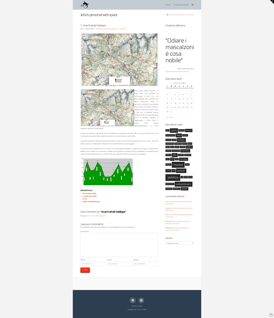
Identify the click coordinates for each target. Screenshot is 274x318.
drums (184, 143)
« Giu (167, 117)
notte (168, 170)
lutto (177, 159)
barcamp (181, 130)
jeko (174, 154)
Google (183, 147)
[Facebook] (133, 300)
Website (136, 260)
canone (185, 135)
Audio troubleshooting (91, 201)
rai (182, 177)
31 (171, 111)
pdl (174, 170)
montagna (183, 159)
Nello (167, 214)
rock (186, 177)
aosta (174, 130)
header (168, 151)
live (172, 159)
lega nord (187, 155)
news (187, 164)
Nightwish (107, 29)
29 (191, 107)
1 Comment (122, 29)
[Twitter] (141, 300)
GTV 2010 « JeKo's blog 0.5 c (96, 216)
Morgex (168, 164)
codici (174, 140)
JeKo (167, 201)
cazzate (168, 140)
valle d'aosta (169, 184)
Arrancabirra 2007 (89, 193)
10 (171, 99)
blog (179, 135)
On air (85, 199)
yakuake (184, 189)
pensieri (181, 170)
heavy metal (175, 151)
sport (190, 177)
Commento (84, 231)
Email (109, 260)
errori (189, 143)
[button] (272, 2)
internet (168, 155)
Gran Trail (154, 96)
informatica (100, 29)
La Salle (181, 155)
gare (172, 147)
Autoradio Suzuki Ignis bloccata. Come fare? (178, 202)
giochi (177, 147)
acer (167, 130)
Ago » (171, 117)
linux (167, 159)
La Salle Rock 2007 (90, 196)
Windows (169, 189)
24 (171, 107)
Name (82, 260)
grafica (189, 147)
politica (114, 29)
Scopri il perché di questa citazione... (177, 71)
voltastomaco (183, 184)
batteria (188, 130)
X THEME (143, 310)
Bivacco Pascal (170, 135)
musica (178, 164)
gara (167, 147)
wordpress (176, 189)
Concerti (181, 139)
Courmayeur (169, 143)
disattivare (178, 143)
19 (179, 103)
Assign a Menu (137, 306)
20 (183, 103)
